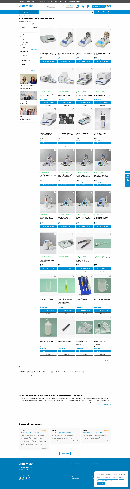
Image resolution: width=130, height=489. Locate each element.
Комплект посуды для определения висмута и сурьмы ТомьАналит (84, 343)
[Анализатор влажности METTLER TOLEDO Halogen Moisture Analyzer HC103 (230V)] (84, 78)
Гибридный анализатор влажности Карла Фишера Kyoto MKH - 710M (48, 175)
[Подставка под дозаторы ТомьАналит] (84, 285)
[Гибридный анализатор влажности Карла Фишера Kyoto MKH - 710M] (48, 160)
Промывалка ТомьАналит (46, 341)
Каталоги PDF (72, 1)
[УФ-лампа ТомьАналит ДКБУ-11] (102, 243)
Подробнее (48, 64)
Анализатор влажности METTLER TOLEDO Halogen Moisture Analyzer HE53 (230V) (47, 135)
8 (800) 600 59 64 (70, 5)
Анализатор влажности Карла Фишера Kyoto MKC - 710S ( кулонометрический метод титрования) (83, 217)
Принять (101, 483)
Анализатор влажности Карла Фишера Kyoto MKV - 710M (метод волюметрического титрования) (65, 176)
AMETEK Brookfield (75, 474)
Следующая (106, 360)
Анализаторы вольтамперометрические (49, 375)
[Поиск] (92, 12)
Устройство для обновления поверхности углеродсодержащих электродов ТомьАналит (83, 259)
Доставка (46, 1)
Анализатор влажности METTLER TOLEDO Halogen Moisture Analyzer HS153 (65, 94)
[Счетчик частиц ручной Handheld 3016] (102, 119)
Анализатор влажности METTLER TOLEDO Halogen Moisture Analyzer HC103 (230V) (84, 94)
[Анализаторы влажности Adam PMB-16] (84, 39)
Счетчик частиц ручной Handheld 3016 (100, 134)
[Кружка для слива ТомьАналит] (102, 285)
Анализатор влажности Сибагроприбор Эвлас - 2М (83, 134)
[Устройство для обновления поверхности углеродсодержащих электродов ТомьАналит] (84, 243)
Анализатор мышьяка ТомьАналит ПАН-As (63, 258)
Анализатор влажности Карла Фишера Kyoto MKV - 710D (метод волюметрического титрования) (101, 176)
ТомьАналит (70, 371)
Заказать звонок (69, 7)
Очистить (35, 27)
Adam (29, 371)
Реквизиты (52, 474)
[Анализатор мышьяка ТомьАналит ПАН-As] (66, 243)
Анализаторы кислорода (32, 375)
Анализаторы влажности (25, 23)
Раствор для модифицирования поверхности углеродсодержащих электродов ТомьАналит (66, 301)
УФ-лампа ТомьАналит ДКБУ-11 (102, 257)
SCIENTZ (73, 465)
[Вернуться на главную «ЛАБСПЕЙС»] (34, 464)
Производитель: (23, 371)
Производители (34, 1)
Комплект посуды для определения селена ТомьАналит (99, 343)
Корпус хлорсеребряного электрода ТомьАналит (64, 342)
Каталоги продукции (96, 465)
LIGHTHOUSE (56, 371)
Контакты (28, 1)
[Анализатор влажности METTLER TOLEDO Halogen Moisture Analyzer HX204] (48, 78)
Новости (66, 1)
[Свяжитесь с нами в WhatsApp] (23, 478)
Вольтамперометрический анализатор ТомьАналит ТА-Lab (48, 54)
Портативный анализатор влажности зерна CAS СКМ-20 (65, 134)
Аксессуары (72, 23)
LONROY (63, 371)
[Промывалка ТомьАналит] (48, 327)
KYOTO (39, 371)
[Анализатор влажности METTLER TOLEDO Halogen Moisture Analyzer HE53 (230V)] (48, 119)
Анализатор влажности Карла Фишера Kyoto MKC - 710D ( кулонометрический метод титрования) (101, 217)
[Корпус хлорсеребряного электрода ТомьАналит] (66, 327)
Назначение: (22, 375)
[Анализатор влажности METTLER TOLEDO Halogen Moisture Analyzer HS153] (66, 78)
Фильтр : (22, 27)
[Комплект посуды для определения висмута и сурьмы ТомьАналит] (84, 327)
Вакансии (78, 1)
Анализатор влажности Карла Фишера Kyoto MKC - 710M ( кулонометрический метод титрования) (65, 217)
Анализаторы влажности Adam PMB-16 (92, 432)
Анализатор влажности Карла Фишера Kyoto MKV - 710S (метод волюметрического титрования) (83, 176)
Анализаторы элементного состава (59, 23)
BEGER (72, 476)
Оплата (41, 1)
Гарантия (55, 1)
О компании (21, 1)
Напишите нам (52, 7)
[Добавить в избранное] (55, 30)
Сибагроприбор (79, 371)
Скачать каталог (102, 412)
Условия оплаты (95, 470)
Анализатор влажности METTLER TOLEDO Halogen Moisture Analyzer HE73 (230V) (102, 94)
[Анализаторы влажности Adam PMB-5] (66, 39)
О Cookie (94, 478)
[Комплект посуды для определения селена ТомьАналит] (102, 327)
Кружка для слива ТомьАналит (102, 299)
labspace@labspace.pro (55, 5)
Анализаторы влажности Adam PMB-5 (30, 432)
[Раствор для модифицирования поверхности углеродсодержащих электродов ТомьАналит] (66, 285)
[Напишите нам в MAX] (29, 478)
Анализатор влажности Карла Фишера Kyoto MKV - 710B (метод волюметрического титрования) (47, 217)
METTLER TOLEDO (47, 371)
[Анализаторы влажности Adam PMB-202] (102, 39)
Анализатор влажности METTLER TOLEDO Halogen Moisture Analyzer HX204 (47, 94)
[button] (28, 12)
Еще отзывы (65, 453)
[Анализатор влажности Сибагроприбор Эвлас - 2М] (84, 119)
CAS (34, 371)
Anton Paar (73, 472)
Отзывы (60, 1)
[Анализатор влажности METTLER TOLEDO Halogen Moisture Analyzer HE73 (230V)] (102, 78)
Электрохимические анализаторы (41, 23)
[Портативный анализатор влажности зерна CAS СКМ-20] (66, 119)
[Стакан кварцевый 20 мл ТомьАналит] (48, 285)
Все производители (75, 478)
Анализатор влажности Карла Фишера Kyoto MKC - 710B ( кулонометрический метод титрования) (47, 259)
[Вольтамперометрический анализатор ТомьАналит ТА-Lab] (48, 39)
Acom (72, 470)
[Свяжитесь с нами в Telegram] (20, 478)
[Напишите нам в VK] (26, 478)
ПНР (51, 1)
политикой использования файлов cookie (108, 479)
